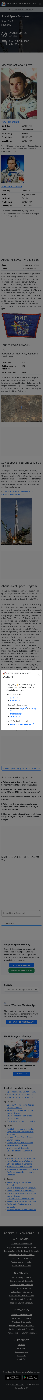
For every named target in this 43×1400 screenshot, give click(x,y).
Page (22, 708)
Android (14, 700)
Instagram (15, 714)
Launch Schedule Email (21, 724)
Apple (13, 698)
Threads (14, 716)
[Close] (39, 675)
